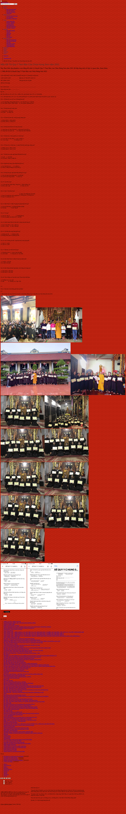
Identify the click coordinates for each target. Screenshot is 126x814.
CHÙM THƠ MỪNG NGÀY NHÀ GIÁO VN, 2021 (16, 727)
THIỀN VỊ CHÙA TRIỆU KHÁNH (12, 621)
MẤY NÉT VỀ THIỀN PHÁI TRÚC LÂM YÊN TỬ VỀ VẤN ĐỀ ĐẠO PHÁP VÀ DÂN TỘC (26, 664)
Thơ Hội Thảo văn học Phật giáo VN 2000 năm (15, 662)
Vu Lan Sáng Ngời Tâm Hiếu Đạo (11, 678)
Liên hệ (5, 53)
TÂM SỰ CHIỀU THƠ (9, 624)
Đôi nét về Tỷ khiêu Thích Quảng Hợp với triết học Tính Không (18, 683)
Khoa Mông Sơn (7, 702)
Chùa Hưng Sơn (7, 14)
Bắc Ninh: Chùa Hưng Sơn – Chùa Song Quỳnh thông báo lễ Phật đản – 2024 (22, 653)
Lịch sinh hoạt (9, 17)
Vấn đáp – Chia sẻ (10, 27)
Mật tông (8, 34)
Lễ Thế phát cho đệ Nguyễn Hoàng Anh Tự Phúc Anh (16, 671)
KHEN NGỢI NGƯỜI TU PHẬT (12, 625)
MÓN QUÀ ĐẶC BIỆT (9, 726)
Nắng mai (6, 734)
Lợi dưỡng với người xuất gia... (11, 757)
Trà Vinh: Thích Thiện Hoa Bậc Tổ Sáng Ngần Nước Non (17, 667)
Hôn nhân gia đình (10, 43)
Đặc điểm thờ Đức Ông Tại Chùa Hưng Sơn (14, 661)
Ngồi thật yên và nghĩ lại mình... (11, 759)
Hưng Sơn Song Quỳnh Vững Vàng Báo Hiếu (14, 675)
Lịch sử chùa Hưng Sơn (12, 16)
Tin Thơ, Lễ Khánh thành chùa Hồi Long (13, 714)
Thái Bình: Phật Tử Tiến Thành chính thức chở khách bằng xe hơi (19, 658)
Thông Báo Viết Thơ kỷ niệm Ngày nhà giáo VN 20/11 (16, 729)
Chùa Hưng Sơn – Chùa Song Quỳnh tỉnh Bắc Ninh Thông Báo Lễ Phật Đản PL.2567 (24, 692)
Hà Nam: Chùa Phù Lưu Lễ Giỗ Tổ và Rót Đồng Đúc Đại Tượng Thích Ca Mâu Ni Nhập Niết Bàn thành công (29, 666)
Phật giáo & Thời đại (11, 41)
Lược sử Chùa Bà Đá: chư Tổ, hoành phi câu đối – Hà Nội (17, 676)
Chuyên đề (6, 51)
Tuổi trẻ (5, 50)
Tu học (5, 20)
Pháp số (8, 35)
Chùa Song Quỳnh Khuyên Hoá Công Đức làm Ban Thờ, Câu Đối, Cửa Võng (22, 645)
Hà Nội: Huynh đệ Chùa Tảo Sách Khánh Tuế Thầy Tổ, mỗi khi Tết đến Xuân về (22, 659)
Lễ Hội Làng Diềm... (8, 761)
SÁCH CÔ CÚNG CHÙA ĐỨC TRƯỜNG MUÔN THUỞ (18, 651)
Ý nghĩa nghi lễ (10, 24)
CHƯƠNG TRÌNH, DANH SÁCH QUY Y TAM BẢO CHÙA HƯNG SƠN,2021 (23, 733)
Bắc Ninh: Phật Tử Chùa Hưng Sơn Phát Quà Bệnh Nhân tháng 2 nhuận (20, 706)
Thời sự (5, 8)
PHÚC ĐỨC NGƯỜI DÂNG (11, 730)
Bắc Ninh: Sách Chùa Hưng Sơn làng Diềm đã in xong (16, 649)
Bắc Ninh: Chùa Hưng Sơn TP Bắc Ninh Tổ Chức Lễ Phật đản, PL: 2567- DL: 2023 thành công (26, 689)
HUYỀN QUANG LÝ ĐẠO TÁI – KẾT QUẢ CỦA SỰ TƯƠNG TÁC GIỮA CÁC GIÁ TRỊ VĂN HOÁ (29, 723)
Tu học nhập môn (10, 21)
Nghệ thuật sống (10, 45)
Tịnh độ (8, 31)
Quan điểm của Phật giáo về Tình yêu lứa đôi (14, 742)
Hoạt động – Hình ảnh (11, 18)
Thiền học (8, 33)
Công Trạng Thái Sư (8, 630)
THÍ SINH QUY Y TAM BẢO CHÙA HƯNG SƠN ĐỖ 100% (18, 731)
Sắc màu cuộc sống (10, 12)
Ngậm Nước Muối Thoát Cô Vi (11, 697)
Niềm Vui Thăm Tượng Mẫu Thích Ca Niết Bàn (15, 681)
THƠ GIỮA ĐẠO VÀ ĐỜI (10, 750)
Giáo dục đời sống (7, 38)
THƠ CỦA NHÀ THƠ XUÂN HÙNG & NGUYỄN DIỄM (18, 739)
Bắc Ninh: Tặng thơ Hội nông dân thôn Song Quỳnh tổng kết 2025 (19, 638)
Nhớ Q (5, 693)
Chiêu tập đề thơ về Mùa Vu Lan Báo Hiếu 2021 (15, 747)
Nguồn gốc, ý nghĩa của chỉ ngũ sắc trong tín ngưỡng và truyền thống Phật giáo (22, 640)
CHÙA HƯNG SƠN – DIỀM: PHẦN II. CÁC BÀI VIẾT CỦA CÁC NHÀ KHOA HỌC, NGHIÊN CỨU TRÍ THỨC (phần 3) (34, 633)
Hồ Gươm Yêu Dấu (8, 680)
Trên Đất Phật (7, 738)
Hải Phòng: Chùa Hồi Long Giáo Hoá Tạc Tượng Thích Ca (17, 705)
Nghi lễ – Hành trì (10, 22)
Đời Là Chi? (6, 679)
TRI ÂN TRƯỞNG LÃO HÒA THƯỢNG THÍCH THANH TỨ (19, 628)
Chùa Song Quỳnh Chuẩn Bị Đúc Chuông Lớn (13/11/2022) (18, 718)
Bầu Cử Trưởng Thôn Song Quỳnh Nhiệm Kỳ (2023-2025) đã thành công (21, 708)
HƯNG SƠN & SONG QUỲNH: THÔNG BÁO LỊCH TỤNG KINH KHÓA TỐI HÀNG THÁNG (27, 626)
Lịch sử (5, 775)
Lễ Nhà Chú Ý (7, 735)
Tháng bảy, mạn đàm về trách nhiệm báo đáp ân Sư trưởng (17, 743)
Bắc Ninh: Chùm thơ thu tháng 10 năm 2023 (14, 670)
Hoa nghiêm (9, 37)
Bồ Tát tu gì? (7, 654)
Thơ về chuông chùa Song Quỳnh (11, 709)
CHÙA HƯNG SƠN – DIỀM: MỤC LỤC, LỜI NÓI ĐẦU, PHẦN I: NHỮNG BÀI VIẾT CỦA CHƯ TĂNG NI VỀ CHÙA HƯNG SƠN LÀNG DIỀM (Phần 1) (42, 636)
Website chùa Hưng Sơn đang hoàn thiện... (14, 760)
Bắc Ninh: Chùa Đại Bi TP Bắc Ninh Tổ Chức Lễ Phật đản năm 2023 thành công (22, 687)
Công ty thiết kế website (6, 804)
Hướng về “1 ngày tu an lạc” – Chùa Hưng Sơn (15, 721)
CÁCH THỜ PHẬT (8, 716)
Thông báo (8, 13)
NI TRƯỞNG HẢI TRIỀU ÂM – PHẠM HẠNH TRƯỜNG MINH (20, 622)
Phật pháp (6, 29)
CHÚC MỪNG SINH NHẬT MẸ (12, 637)
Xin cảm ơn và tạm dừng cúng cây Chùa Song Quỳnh (16, 668)
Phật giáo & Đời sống (11, 39)
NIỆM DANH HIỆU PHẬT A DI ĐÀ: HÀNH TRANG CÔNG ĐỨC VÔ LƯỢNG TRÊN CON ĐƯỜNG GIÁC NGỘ (32, 641)
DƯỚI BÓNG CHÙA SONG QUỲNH (13, 629)
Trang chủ (6, 6)
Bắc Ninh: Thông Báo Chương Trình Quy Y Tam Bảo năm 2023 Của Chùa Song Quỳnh (24, 701)
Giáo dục (8, 42)
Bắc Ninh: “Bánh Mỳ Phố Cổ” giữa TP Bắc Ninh (15, 688)
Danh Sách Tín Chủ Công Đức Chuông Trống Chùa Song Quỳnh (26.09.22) (21, 713)
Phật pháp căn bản (10, 30)
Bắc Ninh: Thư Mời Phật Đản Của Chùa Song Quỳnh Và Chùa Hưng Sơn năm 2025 (23, 642)
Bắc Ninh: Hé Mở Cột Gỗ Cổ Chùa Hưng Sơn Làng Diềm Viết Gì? (19, 704)
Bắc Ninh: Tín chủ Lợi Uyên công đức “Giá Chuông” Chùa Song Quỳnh (20, 700)
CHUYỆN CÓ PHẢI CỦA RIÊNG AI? (13, 712)
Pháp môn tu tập (10, 25)
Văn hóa (5, 49)
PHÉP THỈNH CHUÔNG (10, 744)
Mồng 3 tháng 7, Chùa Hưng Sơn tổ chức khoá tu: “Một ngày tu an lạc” (20, 720)
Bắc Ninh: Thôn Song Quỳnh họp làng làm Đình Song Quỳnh (18, 699)
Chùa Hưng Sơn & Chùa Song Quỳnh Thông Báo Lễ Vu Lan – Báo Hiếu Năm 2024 (23, 650)
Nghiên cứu (6, 47)
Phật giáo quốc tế (10, 10)
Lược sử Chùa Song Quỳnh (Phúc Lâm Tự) (14, 646)
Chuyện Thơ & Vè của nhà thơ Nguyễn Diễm (14, 751)
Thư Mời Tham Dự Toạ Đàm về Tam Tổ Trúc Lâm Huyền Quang (19, 725)
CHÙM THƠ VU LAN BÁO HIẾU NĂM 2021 (15, 746)
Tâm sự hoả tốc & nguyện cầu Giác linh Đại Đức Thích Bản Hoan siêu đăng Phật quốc (24, 685)
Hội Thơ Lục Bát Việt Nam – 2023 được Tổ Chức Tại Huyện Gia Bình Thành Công (23, 674)
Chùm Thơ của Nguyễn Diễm (10, 722)
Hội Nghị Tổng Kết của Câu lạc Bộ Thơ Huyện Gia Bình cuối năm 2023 (20, 663)
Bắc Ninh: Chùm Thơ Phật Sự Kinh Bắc (13, 691)
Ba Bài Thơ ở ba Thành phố (10, 748)
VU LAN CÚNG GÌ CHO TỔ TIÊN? (13, 741)
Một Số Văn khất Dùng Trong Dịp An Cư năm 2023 (16, 684)
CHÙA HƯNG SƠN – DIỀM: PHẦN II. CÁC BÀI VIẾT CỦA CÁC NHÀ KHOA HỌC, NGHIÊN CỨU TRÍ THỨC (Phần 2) (34, 634)
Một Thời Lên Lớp (8, 710)
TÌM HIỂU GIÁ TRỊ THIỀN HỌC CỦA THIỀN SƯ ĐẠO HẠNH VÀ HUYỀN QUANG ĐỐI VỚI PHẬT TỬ (30, 655)
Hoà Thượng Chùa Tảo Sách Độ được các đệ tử (15, 695)
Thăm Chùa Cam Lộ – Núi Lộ (11, 643)
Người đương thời (10, 46)
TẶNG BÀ (6, 672)
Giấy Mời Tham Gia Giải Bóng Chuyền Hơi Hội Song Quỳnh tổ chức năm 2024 (22, 657)
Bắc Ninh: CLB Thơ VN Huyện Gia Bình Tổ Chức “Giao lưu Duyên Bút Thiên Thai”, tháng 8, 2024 (27, 647)
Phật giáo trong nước (11, 9)
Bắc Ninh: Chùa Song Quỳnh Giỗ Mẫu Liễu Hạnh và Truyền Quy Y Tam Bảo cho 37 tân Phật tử (26, 696)
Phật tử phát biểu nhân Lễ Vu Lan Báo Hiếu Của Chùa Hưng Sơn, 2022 (20, 717)
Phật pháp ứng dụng (11, 26)
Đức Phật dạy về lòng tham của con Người (13, 756)
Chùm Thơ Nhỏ (7, 737)
